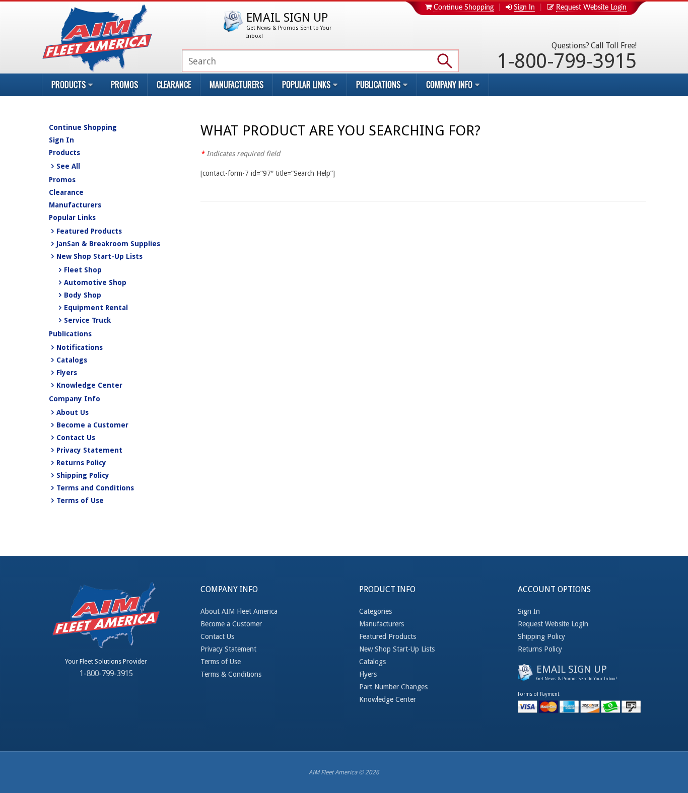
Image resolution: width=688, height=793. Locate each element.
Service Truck (87, 320)
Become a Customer (92, 425)
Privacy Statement (89, 450)
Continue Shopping (464, 7)
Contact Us (75, 438)
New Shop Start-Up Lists (99, 256)
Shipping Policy (82, 475)
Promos (124, 85)
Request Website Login (591, 7)
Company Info (74, 399)
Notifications (79, 347)
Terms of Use (80, 500)
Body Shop (82, 295)
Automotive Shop (95, 282)
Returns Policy (81, 463)
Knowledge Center (89, 385)
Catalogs (71, 360)
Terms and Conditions (95, 488)
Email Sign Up (288, 25)
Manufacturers (236, 85)
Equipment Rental (96, 308)
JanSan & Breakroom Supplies (108, 244)
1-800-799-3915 (566, 57)
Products (64, 153)
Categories (375, 611)
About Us (72, 412)
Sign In (524, 7)
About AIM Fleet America (239, 611)
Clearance (174, 85)
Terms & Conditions (230, 674)
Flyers (66, 373)
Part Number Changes (393, 687)
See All (68, 166)
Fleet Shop (83, 270)
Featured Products (89, 231)
